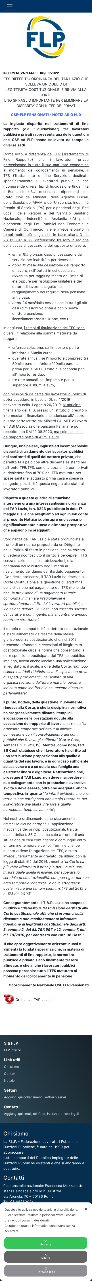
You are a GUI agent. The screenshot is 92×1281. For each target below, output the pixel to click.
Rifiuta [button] (45, 1258)
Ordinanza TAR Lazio (33, 999)
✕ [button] (86, 1209)
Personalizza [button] (46, 1272)
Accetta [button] (46, 1244)
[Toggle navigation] (10, 6)
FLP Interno (12, 1050)
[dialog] (46, 1241)
